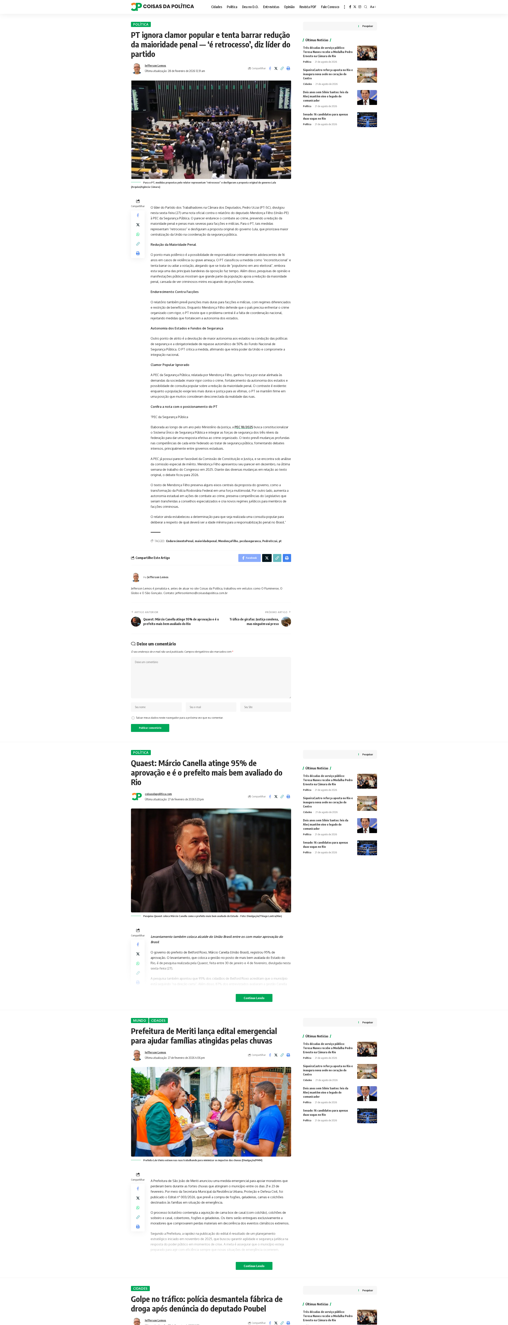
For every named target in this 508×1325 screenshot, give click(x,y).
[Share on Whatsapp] (138, 234)
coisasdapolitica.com (158, 794)
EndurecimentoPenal (179, 541)
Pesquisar (367, 26)
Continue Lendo (254, 998)
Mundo (139, 1021)
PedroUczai (269, 541)
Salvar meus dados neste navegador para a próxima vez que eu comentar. (179, 717)
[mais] (344, 7)
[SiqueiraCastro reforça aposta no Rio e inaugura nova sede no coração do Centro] (367, 75)
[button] (282, 68)
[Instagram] (359, 7)
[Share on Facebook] (270, 68)
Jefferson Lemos (155, 65)
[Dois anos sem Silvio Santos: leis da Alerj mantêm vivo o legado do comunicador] (367, 97)
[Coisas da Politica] (162, 7)
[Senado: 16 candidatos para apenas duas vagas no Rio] (367, 119)
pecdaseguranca (250, 541)
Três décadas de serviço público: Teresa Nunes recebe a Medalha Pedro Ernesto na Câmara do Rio (328, 52)
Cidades (307, 83)
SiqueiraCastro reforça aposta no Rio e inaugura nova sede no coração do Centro (328, 74)
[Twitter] (354, 7)
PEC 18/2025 (244, 427)
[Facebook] (350, 7)
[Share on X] (276, 68)
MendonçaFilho (228, 541)
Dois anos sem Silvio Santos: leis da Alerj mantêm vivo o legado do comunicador (325, 96)
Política (141, 24)
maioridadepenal (206, 541)
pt (280, 541)
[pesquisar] (365, 7)
